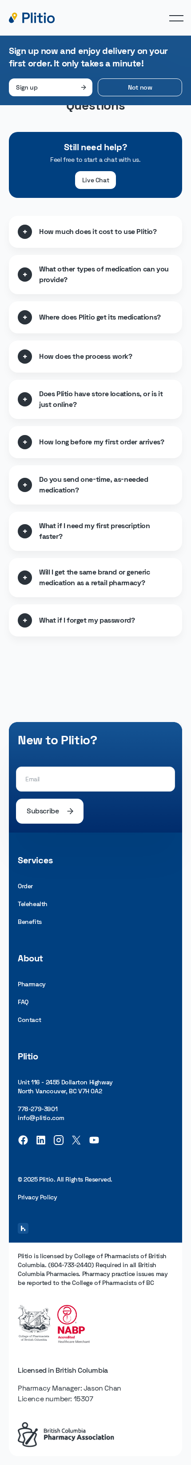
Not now (140, 87)
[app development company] (23, 1228)
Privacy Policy (37, 1197)
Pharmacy (32, 984)
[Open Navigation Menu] (176, 17)
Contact (29, 1020)
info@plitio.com (41, 1118)
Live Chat (95, 180)
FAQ (23, 1002)
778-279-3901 (37, 1109)
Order (25, 886)
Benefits (30, 922)
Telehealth (33, 904)
